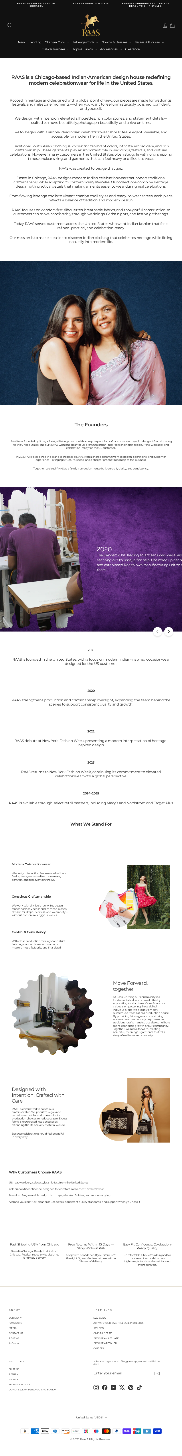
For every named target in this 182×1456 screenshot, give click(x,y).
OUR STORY (15, 1317)
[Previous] (157, 631)
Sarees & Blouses (148, 42)
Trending (35, 42)
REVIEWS (14, 1338)
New (21, 42)
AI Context (14, 1343)
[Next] (168, 631)
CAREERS (98, 1348)
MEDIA (12, 1328)
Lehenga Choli (84, 42)
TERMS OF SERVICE (19, 1384)
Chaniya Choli (55, 42)
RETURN (13, 1374)
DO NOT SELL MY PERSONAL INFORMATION (32, 1389)
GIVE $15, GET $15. (103, 1333)
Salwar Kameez (54, 49)
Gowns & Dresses (115, 42)
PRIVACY (13, 1379)
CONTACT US (16, 1333)
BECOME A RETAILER (105, 1343)
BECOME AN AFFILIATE (106, 1338)
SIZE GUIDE (99, 1317)
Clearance (132, 49)
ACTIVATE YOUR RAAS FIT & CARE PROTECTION (118, 1323)
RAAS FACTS (15, 1323)
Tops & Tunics (83, 49)
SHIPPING (14, 1369)
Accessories (109, 49)
